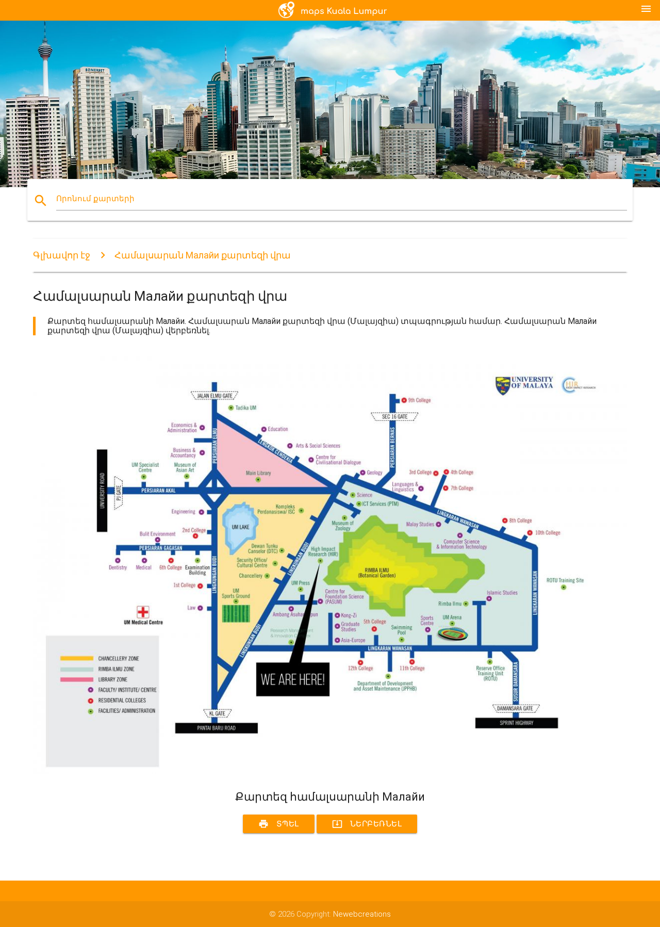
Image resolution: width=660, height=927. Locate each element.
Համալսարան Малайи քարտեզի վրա (202, 255)
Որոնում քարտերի (95, 198)
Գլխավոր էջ (61, 255)
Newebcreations (362, 914)
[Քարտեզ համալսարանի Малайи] (330, 771)
